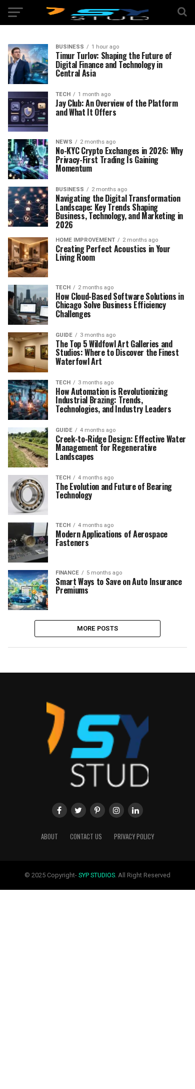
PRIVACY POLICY (134, 836)
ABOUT (49, 836)
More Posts (97, 628)
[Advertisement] (97, 987)
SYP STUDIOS (96, 875)
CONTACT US (86, 836)
